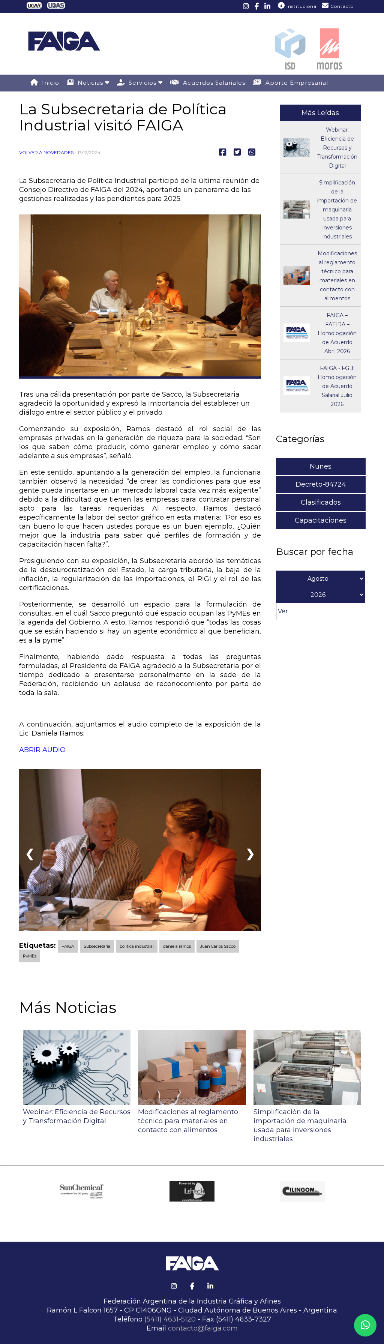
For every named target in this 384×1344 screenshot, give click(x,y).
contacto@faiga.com (203, 1328)
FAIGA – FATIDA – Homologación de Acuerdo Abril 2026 (337, 333)
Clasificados (321, 502)
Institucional (301, 6)
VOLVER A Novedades (46, 152)
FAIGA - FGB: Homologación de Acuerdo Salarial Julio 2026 (337, 386)
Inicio (48, 82)
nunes (321, 466)
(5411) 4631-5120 (170, 1319)
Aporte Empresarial (295, 82)
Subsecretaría (97, 946)
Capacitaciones (320, 520)
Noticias (89, 82)
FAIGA (68, 946)
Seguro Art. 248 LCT (71, 99)
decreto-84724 (321, 484)
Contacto (341, 6)
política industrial (137, 946)
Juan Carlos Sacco (218, 946)
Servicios (141, 82)
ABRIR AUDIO (42, 750)
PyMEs (29, 956)
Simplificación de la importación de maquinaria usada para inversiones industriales (337, 209)
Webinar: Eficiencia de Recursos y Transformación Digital (337, 147)
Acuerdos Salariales (212, 82)
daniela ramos (177, 946)
